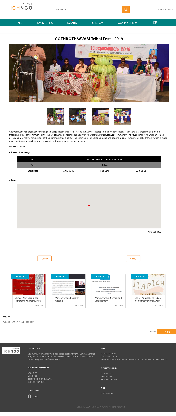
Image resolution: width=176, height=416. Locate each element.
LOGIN (159, 9)
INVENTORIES (44, 23)
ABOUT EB (32, 373)
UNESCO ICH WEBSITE (110, 356)
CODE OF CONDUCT (36, 382)
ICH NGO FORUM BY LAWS (40, 379)
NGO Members (107, 393)
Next (136, 116)
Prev (45, 258)
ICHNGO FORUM (108, 353)
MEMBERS (32, 376)
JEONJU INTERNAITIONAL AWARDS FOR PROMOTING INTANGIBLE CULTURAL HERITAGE (134, 360)
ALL (20, 23)
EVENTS (72, 23)
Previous (42, 116)
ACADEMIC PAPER (109, 379)
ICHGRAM (97, 23)
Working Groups (127, 23)
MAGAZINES (106, 376)
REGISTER (169, 9)
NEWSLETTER (107, 373)
